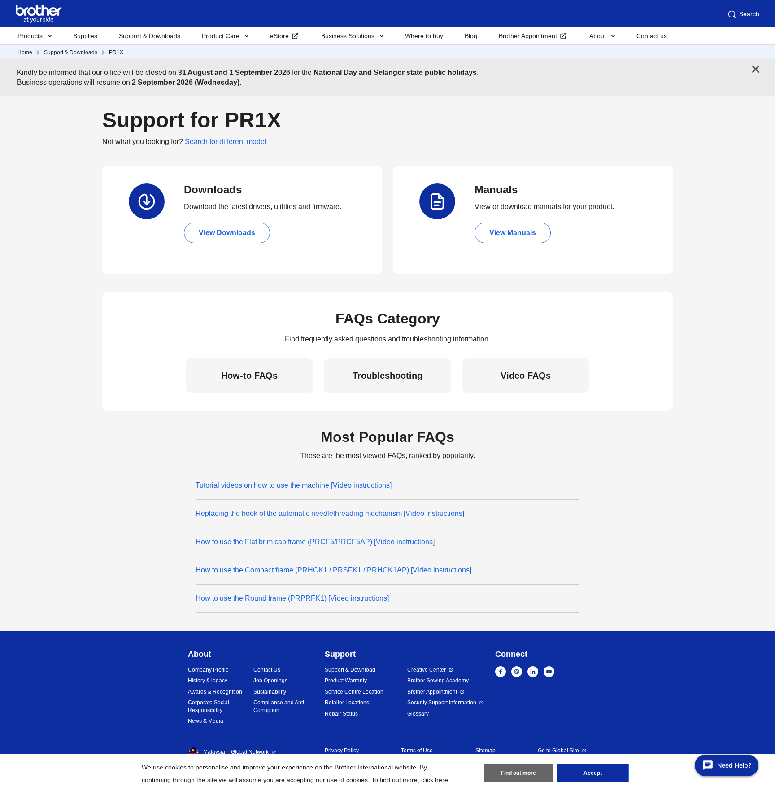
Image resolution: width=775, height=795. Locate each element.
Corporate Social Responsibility (208, 706)
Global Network (250, 752)
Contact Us (266, 670)
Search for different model (225, 141)
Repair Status (341, 714)
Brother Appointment (528, 35)
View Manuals (512, 232)
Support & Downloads (149, 35)
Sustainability (269, 692)
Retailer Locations (347, 702)
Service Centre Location (354, 692)
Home (24, 52)
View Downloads (227, 232)
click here (434, 779)
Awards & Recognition (215, 692)
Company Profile (208, 670)
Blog (471, 35)
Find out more (518, 773)
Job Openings (270, 680)
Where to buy (424, 35)
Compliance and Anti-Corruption (279, 706)
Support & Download (350, 670)
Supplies (85, 35)
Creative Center (426, 670)
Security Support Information (441, 702)
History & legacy (207, 680)
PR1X (116, 52)
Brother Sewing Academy (438, 680)
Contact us (651, 35)
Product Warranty (346, 680)
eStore (279, 35)
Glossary (418, 714)
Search (749, 13)
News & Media (205, 721)
